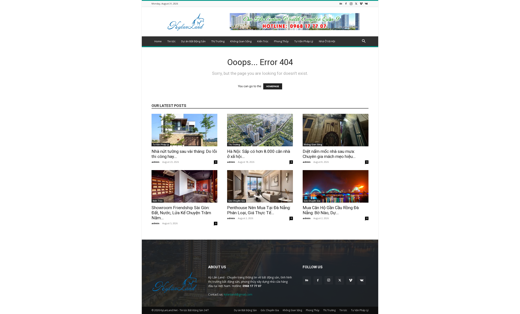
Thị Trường (217, 41)
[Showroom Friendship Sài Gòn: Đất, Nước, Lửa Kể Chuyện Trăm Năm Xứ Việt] (184, 186)
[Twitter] (356, 3)
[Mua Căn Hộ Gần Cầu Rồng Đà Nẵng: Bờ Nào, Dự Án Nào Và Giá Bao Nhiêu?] (335, 186)
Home (158, 41)
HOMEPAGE (272, 86)
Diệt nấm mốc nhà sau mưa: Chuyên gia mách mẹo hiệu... (329, 154)
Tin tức (171, 41)
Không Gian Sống (240, 41)
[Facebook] (346, 3)
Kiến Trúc (262, 41)
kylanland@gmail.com (238, 294)
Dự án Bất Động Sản (193, 41)
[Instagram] (351, 3)
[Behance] (341, 3)
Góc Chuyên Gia (236, 200)
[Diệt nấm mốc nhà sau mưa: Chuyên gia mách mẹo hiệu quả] (335, 130)
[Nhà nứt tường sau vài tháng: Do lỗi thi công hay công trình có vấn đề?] (184, 130)
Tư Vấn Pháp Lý (303, 41)
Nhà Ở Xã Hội (327, 41)
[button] (363, 41)
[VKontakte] (366, 3)
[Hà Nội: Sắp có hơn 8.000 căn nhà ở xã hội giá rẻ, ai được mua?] (260, 130)
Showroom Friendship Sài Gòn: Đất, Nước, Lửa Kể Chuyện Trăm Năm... (181, 212)
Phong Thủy (281, 41)
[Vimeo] (361, 3)
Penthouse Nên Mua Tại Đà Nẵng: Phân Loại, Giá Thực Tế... (258, 210)
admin (155, 161)
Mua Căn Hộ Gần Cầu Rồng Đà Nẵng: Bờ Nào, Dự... (331, 210)
